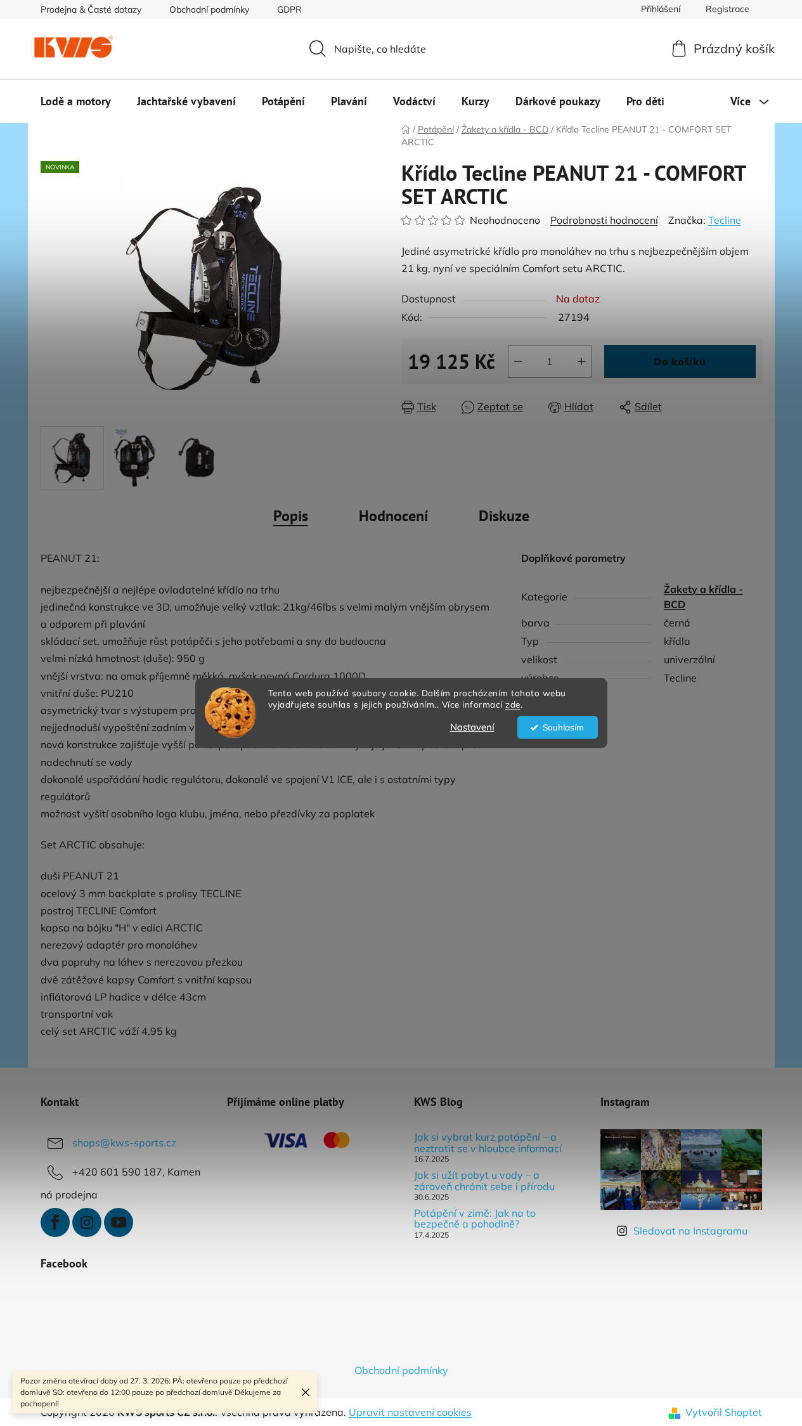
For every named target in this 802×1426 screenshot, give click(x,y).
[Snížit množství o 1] (517, 361)
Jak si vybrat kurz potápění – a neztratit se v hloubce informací (488, 1143)
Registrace (727, 9)
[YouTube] (118, 1222)
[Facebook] (55, 1222)
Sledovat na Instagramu (690, 1230)
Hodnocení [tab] (393, 516)
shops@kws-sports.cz (124, 1142)
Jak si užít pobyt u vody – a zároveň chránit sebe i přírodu (484, 1181)
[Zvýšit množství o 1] (581, 361)
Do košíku (680, 361)
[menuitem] (76, 101)
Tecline (724, 220)
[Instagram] (86, 1222)
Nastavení (472, 727)
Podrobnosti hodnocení (604, 220)
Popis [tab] (290, 516)
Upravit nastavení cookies (410, 1412)
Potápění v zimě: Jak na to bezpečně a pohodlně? (475, 1219)
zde (513, 704)
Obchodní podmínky (209, 9)
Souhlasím (563, 727)
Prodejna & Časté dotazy (91, 9)
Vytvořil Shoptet (723, 1412)
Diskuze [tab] (504, 516)
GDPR (289, 9)
